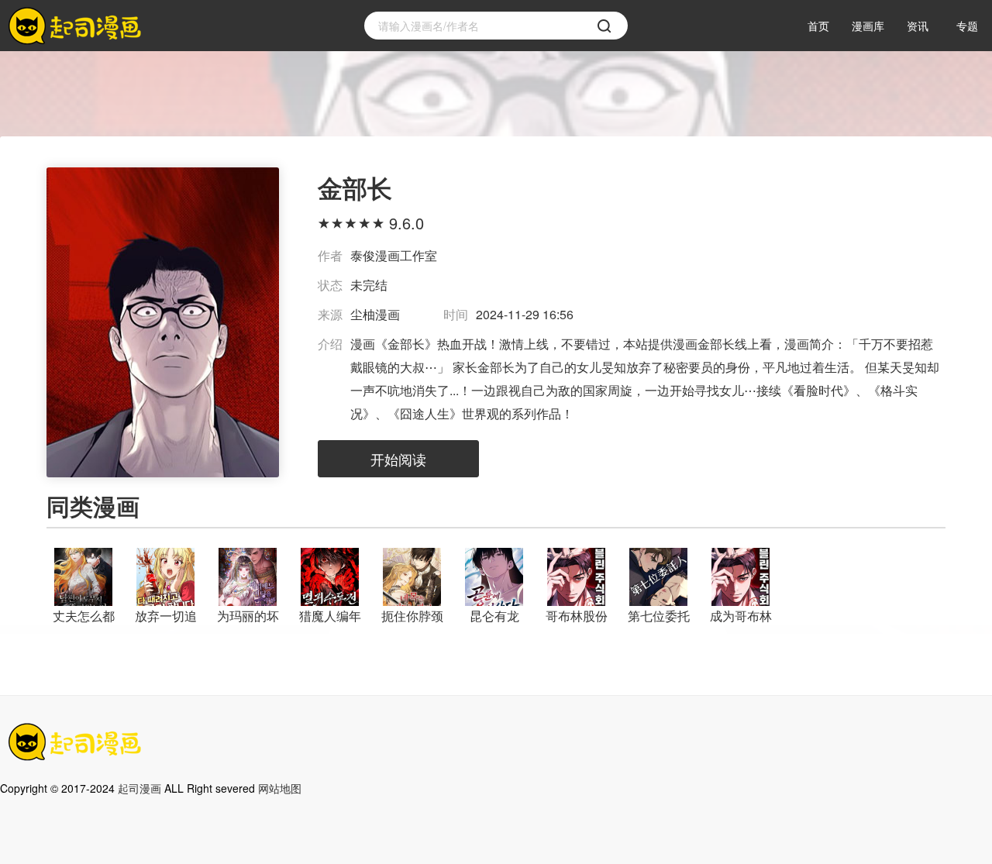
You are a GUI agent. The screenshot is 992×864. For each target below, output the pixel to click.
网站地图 (279, 788)
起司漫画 (139, 788)
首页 (818, 25)
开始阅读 (398, 459)
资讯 (917, 25)
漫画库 (868, 25)
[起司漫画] (77, 26)
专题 (967, 25)
